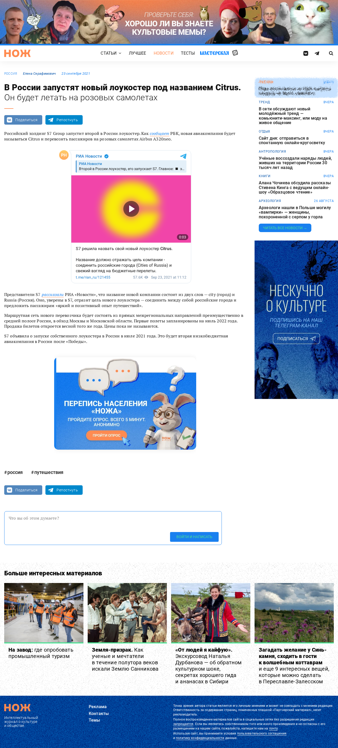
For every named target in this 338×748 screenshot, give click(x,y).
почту (273, 728)
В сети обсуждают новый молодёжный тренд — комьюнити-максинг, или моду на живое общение (293, 116)
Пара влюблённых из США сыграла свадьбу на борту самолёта (295, 91)
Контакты (99, 713)
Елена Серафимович (39, 74)
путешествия (48, 472)
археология (270, 201)
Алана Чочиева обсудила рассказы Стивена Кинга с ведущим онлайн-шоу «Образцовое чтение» (295, 188)
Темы (94, 720)
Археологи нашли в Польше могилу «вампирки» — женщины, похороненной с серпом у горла (295, 212)
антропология (272, 151)
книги (265, 176)
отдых (264, 131)
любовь (266, 82)
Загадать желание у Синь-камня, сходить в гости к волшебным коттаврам (294, 666)
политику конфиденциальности (200, 738)
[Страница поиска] (331, 53)
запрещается (183, 724)
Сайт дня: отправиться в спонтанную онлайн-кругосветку (292, 140)
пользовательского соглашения (262, 733)
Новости (163, 53)
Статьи (108, 53)
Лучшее (137, 53)
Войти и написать (194, 537)
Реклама (98, 706)
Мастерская (214, 53)
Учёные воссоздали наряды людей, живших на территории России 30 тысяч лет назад (295, 163)
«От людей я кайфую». (208, 666)
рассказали (53, 294)
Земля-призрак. (125, 659)
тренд (264, 102)
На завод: (40, 653)
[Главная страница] (17, 53)
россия (10, 74)
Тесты (188, 53)
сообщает (159, 133)
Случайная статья (235, 53)
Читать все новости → (285, 228)
